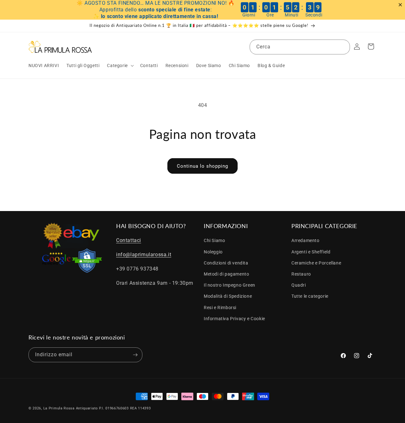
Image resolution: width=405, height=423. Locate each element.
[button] (119, 65)
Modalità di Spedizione (228, 296)
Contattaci (128, 240)
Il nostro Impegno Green (229, 285)
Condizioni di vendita (226, 262)
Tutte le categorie (309, 296)
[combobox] (300, 47)
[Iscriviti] (135, 354)
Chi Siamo (214, 240)
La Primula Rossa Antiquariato (70, 408)
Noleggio (213, 251)
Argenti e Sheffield (310, 251)
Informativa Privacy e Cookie (234, 318)
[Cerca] (343, 47)
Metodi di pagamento (226, 274)
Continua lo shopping (202, 166)
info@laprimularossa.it (143, 255)
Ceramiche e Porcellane (316, 262)
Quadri (298, 285)
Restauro (301, 274)
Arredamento (305, 240)
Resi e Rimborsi (220, 307)
